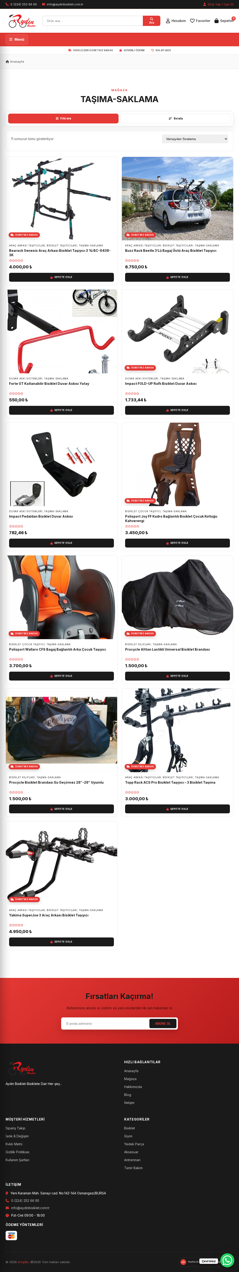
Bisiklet (129, 1128)
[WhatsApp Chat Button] (227, 1260)
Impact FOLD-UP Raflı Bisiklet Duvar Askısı (161, 384)
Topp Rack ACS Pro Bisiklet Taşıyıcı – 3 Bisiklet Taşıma (170, 782)
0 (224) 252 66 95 (25, 1201)
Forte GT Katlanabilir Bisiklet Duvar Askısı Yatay (49, 384)
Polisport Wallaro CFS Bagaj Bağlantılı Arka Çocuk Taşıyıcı (57, 649)
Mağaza (130, 1079)
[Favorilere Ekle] (112, 164)
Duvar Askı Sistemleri (25, 378)
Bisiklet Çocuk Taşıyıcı (143, 511)
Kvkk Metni (14, 1144)
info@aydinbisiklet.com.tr (30, 1208)
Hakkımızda (133, 1087)
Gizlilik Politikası (17, 1152)
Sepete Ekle (63, 277)
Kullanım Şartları (17, 1160)
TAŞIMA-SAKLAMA (91, 245)
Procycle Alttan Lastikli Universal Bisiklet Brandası (167, 649)
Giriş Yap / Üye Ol (220, 4)
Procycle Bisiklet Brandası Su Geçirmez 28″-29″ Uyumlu (56, 782)
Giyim (128, 1136)
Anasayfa (16, 61)
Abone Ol (163, 1023)
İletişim (129, 1103)
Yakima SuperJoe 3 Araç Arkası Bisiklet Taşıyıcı (48, 915)
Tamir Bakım (133, 1168)
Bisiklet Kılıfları (138, 644)
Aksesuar (131, 1152)
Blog (127, 1095)
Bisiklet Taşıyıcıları (62, 245)
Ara (151, 22)
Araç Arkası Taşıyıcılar (27, 245)
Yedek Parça (134, 1144)
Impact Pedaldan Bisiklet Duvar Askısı (41, 516)
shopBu (23, 1262)
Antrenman (132, 1160)
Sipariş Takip (15, 1128)
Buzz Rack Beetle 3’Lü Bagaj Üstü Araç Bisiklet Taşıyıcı (170, 250)
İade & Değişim (17, 1136)
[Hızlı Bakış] (112, 174)
